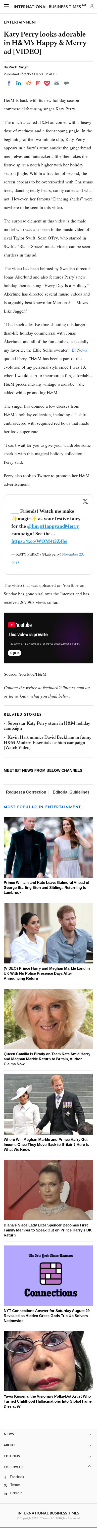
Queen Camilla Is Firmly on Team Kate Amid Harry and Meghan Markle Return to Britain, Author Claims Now (47, 1059)
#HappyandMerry (59, 526)
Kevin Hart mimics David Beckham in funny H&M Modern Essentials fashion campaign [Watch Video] (48, 742)
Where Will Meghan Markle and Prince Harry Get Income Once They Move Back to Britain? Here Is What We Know (46, 1144)
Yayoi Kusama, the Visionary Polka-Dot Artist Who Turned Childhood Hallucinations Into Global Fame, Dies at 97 (48, 1401)
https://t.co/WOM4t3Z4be (39, 541)
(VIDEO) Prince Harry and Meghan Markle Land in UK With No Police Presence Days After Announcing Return (47, 973)
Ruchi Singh (19, 67)
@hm (33, 526)
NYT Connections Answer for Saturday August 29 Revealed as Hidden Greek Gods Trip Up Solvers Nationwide (47, 1316)
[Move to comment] (66, 83)
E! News (79, 350)
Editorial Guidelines (71, 792)
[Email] (56, 83)
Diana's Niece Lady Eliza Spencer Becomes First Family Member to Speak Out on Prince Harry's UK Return (48, 1230)
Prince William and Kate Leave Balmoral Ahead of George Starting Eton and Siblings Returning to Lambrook (46, 887)
